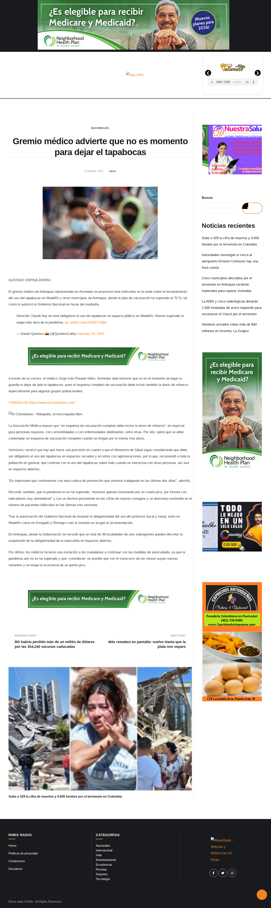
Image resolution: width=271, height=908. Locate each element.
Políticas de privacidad (23, 853)
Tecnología (103, 879)
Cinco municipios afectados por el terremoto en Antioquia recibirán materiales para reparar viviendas (227, 284)
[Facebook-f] (213, 873)
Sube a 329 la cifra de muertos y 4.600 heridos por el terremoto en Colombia (65, 796)
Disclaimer (15, 868)
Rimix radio (16, 901)
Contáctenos (17, 861)
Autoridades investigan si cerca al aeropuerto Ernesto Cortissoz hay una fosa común (230, 261)
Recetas (101, 869)
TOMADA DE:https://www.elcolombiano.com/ (42, 403)
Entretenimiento (106, 860)
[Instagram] (232, 873)
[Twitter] (223, 873)
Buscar (207, 197)
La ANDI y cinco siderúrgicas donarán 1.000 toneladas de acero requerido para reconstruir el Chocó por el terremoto (231, 307)
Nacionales (100, 128)
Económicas (104, 864)
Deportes (102, 874)
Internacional (104, 850)
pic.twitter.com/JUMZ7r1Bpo (86, 322)
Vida (99, 855)
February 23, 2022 (90, 334)
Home (12, 845)
